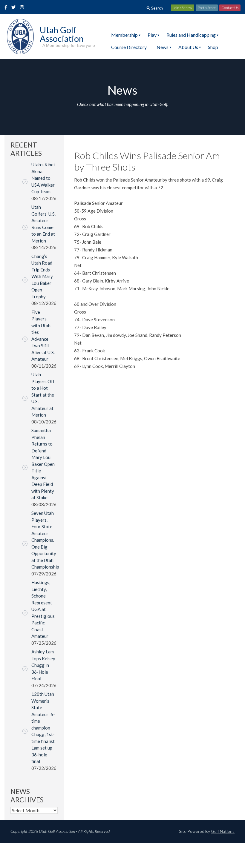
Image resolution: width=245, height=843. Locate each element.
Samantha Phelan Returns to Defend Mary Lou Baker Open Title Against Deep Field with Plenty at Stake (43, 464)
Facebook (6, 8)
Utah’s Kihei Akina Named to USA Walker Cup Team (43, 178)
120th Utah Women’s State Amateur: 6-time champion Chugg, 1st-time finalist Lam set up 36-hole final (43, 727)
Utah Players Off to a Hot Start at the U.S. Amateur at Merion (43, 394)
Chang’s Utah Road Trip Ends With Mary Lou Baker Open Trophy (42, 276)
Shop (213, 47)
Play (152, 35)
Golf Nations (223, 831)
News (163, 47)
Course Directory (129, 47)
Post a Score (207, 7)
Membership (124, 35)
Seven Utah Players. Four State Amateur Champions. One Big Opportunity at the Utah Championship (45, 539)
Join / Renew (182, 7)
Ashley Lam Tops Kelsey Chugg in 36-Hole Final (43, 665)
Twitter (15, 8)
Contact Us (229, 7)
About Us (188, 47)
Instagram (23, 8)
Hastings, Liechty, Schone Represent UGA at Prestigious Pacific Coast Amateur (43, 609)
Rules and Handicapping (191, 35)
